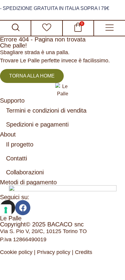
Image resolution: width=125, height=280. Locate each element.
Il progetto (19, 144)
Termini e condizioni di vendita (46, 110)
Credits (83, 252)
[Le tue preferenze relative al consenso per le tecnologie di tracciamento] (6, 210)
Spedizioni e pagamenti (37, 124)
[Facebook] (22, 207)
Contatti (16, 158)
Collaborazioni (25, 172)
